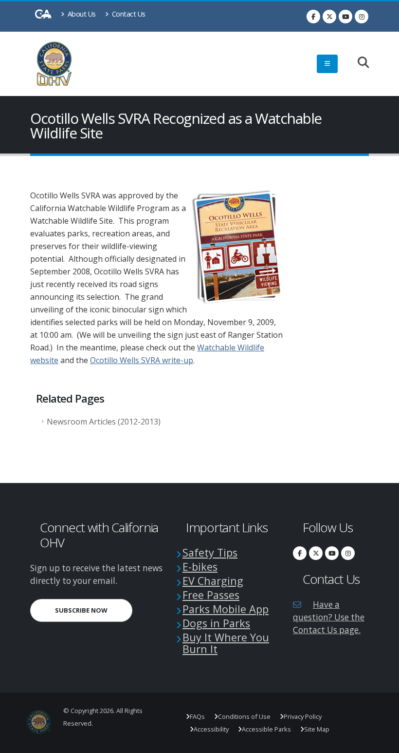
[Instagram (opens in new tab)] (361, 16)
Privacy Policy (303, 716)
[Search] (358, 63)
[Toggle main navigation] (327, 64)
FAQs (197, 716)
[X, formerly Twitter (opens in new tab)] (329, 16)
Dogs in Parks (216, 623)
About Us (81, 14)
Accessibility (211, 729)
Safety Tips (209, 552)
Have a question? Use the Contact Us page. (328, 617)
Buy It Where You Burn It (225, 643)
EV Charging (212, 581)
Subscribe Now (93, 610)
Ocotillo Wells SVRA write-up (141, 360)
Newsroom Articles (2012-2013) (104, 421)
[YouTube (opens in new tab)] (345, 16)
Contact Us (127, 14)
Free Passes (210, 595)
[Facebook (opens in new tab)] (313, 16)
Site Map (316, 729)
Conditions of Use (244, 716)
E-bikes (200, 567)
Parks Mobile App (225, 609)
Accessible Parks (266, 729)
